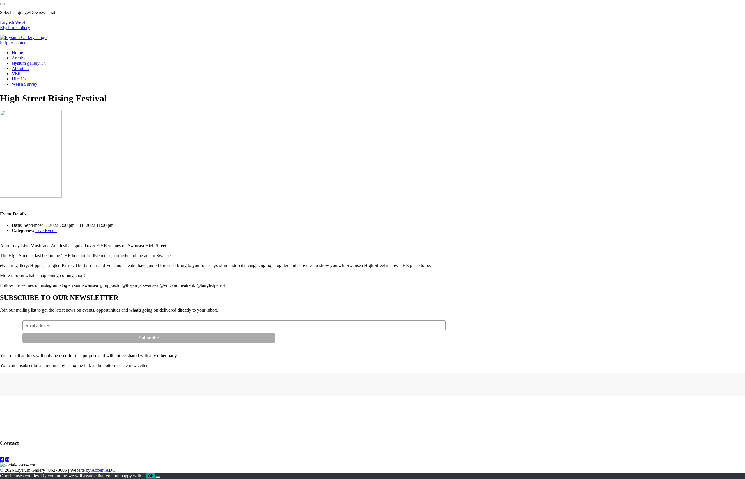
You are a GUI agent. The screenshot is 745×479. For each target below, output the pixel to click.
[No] (157, 477)
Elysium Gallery (15, 27)
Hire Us (19, 78)
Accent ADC (103, 470)
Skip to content (14, 42)
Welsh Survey (24, 84)
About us (20, 68)
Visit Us (19, 73)
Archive (19, 57)
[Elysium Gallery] (23, 37)
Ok (150, 476)
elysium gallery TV (29, 63)
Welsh (20, 22)
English (7, 22)
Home (17, 52)
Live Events (46, 230)
